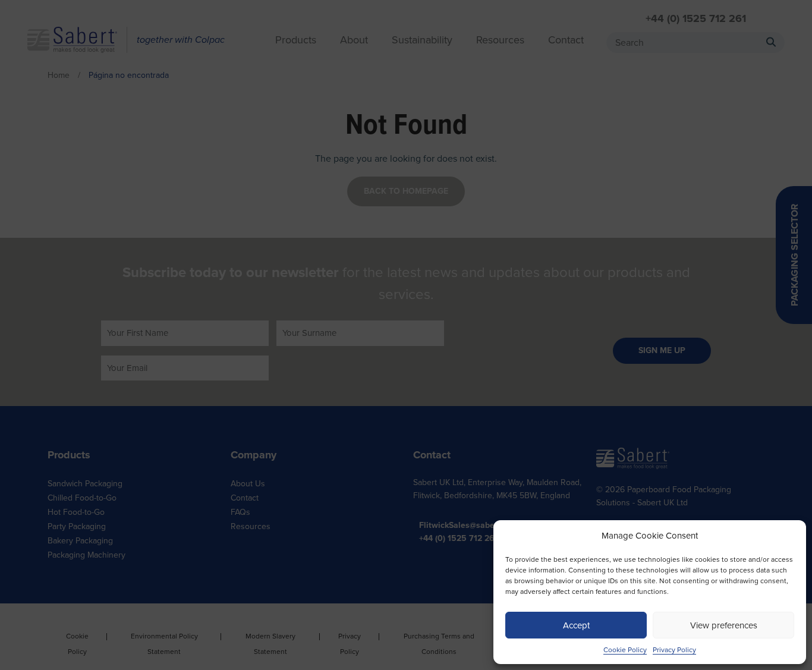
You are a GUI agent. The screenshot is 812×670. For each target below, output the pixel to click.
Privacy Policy (674, 649)
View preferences (723, 625)
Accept (576, 625)
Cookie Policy (625, 649)
